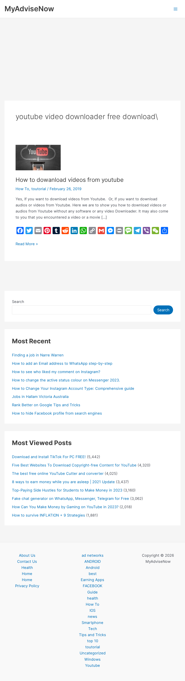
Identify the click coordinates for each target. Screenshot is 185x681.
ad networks (93, 555)
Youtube (92, 665)
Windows (92, 659)
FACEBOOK (92, 586)
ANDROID (92, 561)
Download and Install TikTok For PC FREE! (49, 457)
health (92, 598)
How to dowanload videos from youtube (70, 179)
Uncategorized (93, 653)
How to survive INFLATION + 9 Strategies (48, 515)
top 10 (92, 641)
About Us (27, 555)
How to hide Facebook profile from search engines (57, 413)
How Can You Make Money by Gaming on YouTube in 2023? (65, 507)
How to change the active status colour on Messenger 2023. (66, 380)
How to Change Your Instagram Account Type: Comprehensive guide (73, 388)
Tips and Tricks (92, 635)
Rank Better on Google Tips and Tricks (46, 405)
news (92, 616)
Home (27, 573)
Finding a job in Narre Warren (38, 355)
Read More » (27, 243)
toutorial (38, 189)
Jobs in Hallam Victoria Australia (40, 396)
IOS (92, 610)
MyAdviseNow (29, 8)
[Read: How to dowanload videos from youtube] (38, 157)
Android (92, 567)
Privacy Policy (27, 586)
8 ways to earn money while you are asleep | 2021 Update (63, 482)
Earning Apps (92, 579)
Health (27, 567)
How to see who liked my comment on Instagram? (56, 371)
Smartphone (92, 622)
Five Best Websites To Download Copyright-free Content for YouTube (74, 465)
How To (22, 189)
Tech (92, 628)
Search (18, 301)
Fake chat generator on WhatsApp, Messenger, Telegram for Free (70, 498)
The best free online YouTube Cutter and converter (58, 473)
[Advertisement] (92, 51)
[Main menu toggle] (175, 9)
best (93, 573)
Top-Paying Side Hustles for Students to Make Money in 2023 (67, 490)
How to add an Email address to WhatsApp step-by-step (62, 363)
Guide (92, 592)
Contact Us (27, 561)
